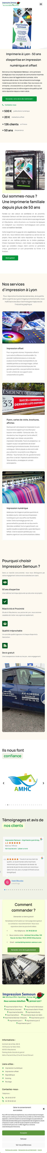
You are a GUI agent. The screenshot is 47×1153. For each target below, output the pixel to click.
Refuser (23, 1139)
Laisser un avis (23, 848)
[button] (44, 1109)
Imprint (40, 1150)
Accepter (23, 1133)
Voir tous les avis (11, 848)
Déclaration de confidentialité (27, 1150)
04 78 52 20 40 (31, 931)
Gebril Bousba (17, 881)
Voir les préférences (23, 1145)
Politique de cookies (11, 1150)
